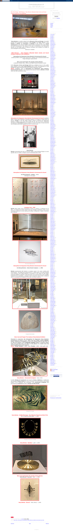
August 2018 (52, 146)
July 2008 (51, 308)
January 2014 (52, 222)
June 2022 (51, 89)
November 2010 (52, 273)
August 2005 (52, 352)
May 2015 (51, 200)
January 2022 (52, 96)
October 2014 (52, 210)
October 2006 (52, 334)
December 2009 (52, 286)
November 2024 (52, 55)
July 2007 (51, 323)
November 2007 (52, 317)
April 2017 (52, 168)
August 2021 (52, 103)
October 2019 (52, 127)
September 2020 (52, 114)
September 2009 (52, 288)
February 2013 (52, 237)
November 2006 (52, 333)
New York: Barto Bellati (54, 369)
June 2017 (51, 165)
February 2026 (52, 42)
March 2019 (52, 136)
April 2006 (52, 342)
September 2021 (52, 102)
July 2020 (51, 117)
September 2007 (52, 320)
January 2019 (52, 139)
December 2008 (52, 301)
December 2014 (52, 207)
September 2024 (52, 58)
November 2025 (52, 44)
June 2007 (51, 324)
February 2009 (52, 298)
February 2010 (52, 283)
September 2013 (52, 228)
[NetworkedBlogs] (56, 374)
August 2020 (52, 116)
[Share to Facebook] (27, 519)
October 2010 (52, 275)
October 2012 (52, 243)
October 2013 (52, 226)
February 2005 (52, 360)
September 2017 (52, 161)
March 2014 (52, 219)
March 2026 (52, 41)
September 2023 (52, 74)
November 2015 (52, 192)
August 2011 (52, 262)
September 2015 (52, 194)
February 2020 (52, 124)
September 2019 (52, 128)
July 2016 (51, 181)
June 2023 (51, 77)
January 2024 (52, 69)
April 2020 (52, 121)
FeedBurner (58, 18)
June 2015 (51, 199)
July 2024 (51, 60)
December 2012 (52, 240)
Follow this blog (56, 376)
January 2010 (52, 284)
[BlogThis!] (25, 519)
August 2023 (52, 76)
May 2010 (51, 280)
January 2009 (52, 299)
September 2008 (52, 305)
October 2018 (52, 143)
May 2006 (51, 341)
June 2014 (51, 215)
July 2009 (51, 291)
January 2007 (52, 330)
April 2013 (52, 234)
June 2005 (51, 355)
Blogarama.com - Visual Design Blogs (55, 397)
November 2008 (52, 302)
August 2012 (52, 246)
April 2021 (52, 109)
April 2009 (52, 295)
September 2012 (52, 244)
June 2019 (51, 132)
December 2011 (52, 257)
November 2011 (52, 258)
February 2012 (52, 254)
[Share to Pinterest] (28, 519)
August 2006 (52, 337)
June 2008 (51, 309)
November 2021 (52, 99)
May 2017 (51, 167)
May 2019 (51, 134)
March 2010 (52, 281)
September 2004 (52, 363)
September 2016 (52, 178)
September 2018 (52, 145)
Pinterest (51, 24)
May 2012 (51, 250)
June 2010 (51, 279)
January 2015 (52, 205)
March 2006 (52, 344)
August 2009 (52, 290)
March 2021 (52, 110)
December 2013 (52, 223)
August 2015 (52, 196)
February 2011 (52, 270)
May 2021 (51, 107)
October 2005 (52, 351)
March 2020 (52, 123)
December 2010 (52, 272)
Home (30, 523)
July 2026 (51, 36)
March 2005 (52, 359)
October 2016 (52, 176)
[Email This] (24, 519)
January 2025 (52, 52)
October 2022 (52, 84)
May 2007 (51, 326)
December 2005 (52, 348)
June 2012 (51, 248)
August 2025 (52, 47)
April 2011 (52, 268)
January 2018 (52, 156)
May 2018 (51, 150)
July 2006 (51, 338)
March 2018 (52, 153)
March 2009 (52, 297)
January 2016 (52, 189)
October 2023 (52, 73)
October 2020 (52, 113)
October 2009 (52, 287)
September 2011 (52, 261)
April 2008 (52, 312)
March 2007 (52, 327)
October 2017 (52, 160)
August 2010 (52, 277)
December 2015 (52, 190)
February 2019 (52, 138)
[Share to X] (26, 519)
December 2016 (52, 174)
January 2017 (52, 172)
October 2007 (52, 319)
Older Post (47, 523)
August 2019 (52, 129)
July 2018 (51, 147)
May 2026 (51, 38)
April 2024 (52, 65)
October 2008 (52, 304)
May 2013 (51, 233)
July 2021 (51, 105)
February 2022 (52, 95)
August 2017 (52, 163)
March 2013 (52, 236)
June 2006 (51, 339)
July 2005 (51, 353)
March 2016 (52, 186)
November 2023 (52, 71)
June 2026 (51, 37)
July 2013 (51, 230)
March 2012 (52, 252)
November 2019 (52, 125)
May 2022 (51, 91)
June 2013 (51, 232)
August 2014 (52, 212)
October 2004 (52, 362)
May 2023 (51, 78)
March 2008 (52, 313)
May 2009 (51, 294)
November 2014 (52, 208)
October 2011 (52, 259)
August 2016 (52, 179)
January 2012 (52, 255)
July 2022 (51, 88)
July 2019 (51, 131)
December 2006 (52, 331)
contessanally (36, 4)
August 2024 (52, 59)
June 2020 (51, 118)
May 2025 (51, 49)
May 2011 (51, 266)
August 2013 (52, 229)
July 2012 (51, 247)
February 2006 (52, 345)
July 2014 (51, 214)
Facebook (51, 23)
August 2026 (52, 34)
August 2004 (52, 364)
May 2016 (51, 183)
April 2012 (52, 251)
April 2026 (52, 40)
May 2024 (51, 63)
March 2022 (52, 94)
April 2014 (52, 218)
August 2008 (52, 306)
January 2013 (52, 239)
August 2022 (52, 87)
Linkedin (51, 25)
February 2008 (52, 315)
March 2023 (52, 81)
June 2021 (51, 106)
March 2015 (52, 203)
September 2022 (52, 85)
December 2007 (52, 316)
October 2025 (52, 45)
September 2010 (52, 276)
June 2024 (51, 62)
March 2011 (52, 269)
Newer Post (12, 523)
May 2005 (51, 356)
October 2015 (52, 193)
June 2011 (51, 265)
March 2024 (52, 66)
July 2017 (51, 164)
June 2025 (51, 48)
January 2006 (52, 346)
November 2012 (52, 241)
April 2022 (52, 92)
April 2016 (52, 185)
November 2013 (52, 225)
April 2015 (52, 201)
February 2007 (52, 328)
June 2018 (51, 149)
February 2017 (52, 171)
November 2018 (52, 142)
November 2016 (52, 175)
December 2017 (52, 157)
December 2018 (52, 141)
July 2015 (51, 197)
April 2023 (52, 80)
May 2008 (51, 310)
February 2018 (52, 154)
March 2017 (52, 170)
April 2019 (52, 135)
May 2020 (51, 120)
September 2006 (52, 335)
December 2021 (52, 98)
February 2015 (52, 204)
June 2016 (51, 182)
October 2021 (52, 100)
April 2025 (52, 51)
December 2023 (52, 70)
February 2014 (52, 221)
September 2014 (52, 211)
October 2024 (52, 56)
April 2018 (52, 152)
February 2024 (52, 67)
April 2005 (52, 357)
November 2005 (52, 349)
